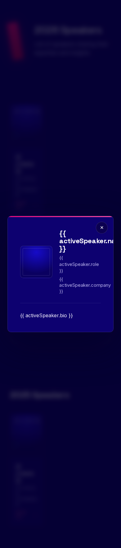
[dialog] (60, 274)
